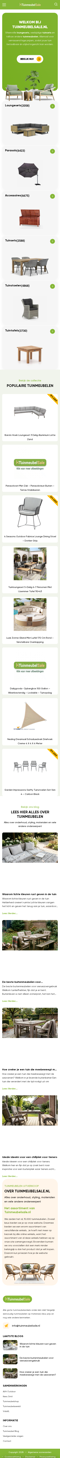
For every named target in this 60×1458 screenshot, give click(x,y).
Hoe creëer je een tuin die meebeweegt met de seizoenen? (38, 1373)
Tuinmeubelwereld (12, 1406)
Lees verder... (10, 914)
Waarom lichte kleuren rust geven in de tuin (29, 894)
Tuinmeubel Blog (11, 1431)
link (30, 417)
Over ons (7, 1426)
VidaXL (6, 1411)
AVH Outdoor (9, 1391)
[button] (4, 5)
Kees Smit (8, 1396)
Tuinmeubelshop (11, 1401)
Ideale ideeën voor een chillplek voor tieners (29, 1157)
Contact (7, 1441)
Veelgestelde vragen (13, 1436)
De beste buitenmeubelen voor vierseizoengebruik (37, 1359)
